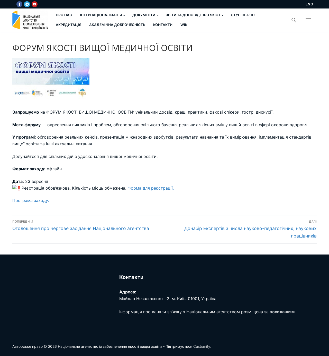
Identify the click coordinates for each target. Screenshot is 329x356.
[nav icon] (308, 20)
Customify (201, 346)
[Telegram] (27, 4)
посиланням (282, 311)
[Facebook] (19, 4)
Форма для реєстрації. (150, 188)
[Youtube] (35, 4)
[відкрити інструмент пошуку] (293, 20)
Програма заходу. (30, 200)
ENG (309, 4)
